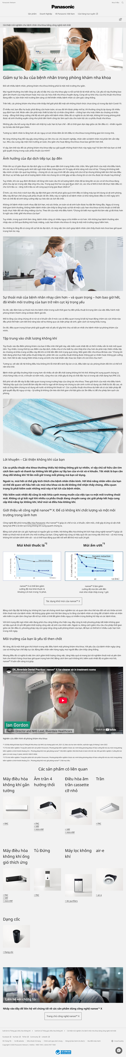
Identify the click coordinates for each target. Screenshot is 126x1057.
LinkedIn (44, 1037)
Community (34, 1037)
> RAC (5, 823)
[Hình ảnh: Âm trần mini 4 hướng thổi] (78, 813)
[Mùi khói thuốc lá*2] (32, 566)
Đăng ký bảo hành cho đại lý (75, 1041)
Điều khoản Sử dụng (34, 1041)
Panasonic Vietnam (9, 2)
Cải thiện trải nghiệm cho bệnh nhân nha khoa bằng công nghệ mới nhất (91, 1031)
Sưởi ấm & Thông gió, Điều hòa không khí (16, 1031)
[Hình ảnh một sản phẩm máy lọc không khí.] (78, 885)
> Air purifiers (71, 901)
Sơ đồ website (19, 1041)
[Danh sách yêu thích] (120, 19)
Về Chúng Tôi (6, 1041)
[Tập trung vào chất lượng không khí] (63, 426)
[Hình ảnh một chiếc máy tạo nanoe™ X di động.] (16, 936)
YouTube (15, 1037)
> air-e (99, 895)
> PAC (36, 823)
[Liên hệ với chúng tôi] (63, 968)
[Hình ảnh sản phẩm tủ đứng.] (47, 879)
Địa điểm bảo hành (94, 1041)
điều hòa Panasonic (36, 522)
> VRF (36, 826)
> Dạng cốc (8, 952)
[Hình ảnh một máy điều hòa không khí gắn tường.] (16, 807)
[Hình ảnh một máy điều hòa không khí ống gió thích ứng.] (16, 879)
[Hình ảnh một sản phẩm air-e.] (109, 879)
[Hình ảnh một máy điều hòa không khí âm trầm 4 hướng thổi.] (47, 807)
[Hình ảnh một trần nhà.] (109, 807)
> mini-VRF (39, 829)
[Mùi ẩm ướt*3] (94, 566)
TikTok (24, 1037)
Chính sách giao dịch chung (53, 1041)
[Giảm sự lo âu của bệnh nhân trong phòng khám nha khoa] (63, 49)
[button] (63, 601)
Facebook (5, 1037)
